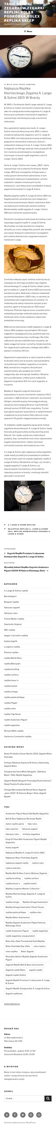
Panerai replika (11, 652)
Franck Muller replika (14, 619)
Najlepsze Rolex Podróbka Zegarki (22, 858)
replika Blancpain (12, 663)
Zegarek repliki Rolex (15, 970)
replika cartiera (11, 675)
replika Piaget (10, 703)
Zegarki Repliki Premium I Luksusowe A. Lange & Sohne (28, 982)
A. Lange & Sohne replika (22, 525)
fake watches (12, 829)
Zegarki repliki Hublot (16, 975)
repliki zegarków (12, 725)
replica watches (13, 868)
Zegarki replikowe (14, 993)
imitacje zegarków (31, 834)
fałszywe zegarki (12, 607)
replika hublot (10, 686)
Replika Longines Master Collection (23, 888)
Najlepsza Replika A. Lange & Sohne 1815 (25, 852)
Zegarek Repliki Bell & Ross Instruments (25, 965)
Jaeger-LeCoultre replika (16, 635)
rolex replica (39, 946)
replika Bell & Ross (13, 658)
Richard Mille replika (14, 731)
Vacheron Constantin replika (17, 736)
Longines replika (12, 647)
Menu (29, 31)
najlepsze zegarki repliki (17, 863)
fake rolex (32, 824)
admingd (30, 84)
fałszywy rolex (11, 613)
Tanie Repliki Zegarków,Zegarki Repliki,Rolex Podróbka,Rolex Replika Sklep (24, 12)
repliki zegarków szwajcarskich (20, 936)
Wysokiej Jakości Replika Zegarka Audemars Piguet (27, 958)
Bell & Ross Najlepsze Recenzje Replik (23, 818)
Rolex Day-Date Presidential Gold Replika (25, 941)
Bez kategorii (10, 596)
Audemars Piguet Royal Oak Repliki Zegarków (27, 813)
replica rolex (38, 863)
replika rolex (10, 708)
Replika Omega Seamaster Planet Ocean (25, 907)
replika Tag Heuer (12, 714)
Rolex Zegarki (27, 951)
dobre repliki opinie (15, 824)
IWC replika (9, 630)
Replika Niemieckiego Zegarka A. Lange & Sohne (25, 895)
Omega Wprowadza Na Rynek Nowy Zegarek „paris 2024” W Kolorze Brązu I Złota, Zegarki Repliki (25, 793)
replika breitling (11, 669)
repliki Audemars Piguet (15, 720)
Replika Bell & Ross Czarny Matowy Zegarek (26, 873)
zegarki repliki (35, 970)
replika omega (11, 691)
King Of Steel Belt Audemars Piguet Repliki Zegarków (26, 841)
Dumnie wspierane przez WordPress (20, 1122)
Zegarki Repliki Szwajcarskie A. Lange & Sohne (28, 988)
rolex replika (11, 951)
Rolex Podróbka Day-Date (18, 946)
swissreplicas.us (12, 1004)
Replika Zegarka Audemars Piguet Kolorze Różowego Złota (26, 924)
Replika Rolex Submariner (18, 917)
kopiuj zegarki (10, 641)
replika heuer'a (11, 680)
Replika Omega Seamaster (35, 902)
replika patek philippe (14, 697)
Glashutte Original (12, 624)
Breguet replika (11, 602)
